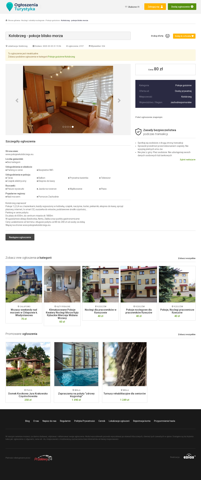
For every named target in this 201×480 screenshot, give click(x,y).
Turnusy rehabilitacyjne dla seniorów (124, 393)
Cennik (101, 421)
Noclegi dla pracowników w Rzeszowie (100, 311)
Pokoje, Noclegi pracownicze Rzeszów (177, 311)
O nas (36, 421)
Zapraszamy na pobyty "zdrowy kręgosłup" (76, 395)
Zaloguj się (153, 6)
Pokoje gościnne (53, 20)
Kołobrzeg (186, 96)
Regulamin (65, 421)
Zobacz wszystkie (187, 258)
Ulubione (133, 6)
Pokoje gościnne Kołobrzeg (61, 56)
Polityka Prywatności (84, 421)
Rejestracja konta (141, 421)
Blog (27, 421)
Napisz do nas (49, 421)
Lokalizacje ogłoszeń (119, 421)
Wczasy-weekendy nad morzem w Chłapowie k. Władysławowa (24, 312)
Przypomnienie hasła (164, 421)
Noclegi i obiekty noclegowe (32, 20)
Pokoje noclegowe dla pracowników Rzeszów (138, 311)
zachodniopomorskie (181, 102)
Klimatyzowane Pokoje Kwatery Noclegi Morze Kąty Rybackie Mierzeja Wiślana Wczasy (62, 314)
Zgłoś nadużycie (188, 159)
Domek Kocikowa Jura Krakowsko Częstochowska (28, 395)
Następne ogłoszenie (20, 237)
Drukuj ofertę (158, 36)
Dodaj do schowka (183, 36)
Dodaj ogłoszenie (180, 6)
